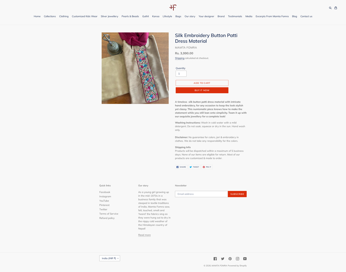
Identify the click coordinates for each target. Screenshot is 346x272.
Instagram (105, 196)
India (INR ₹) (109, 258)
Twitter (103, 209)
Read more (144, 234)
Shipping (179, 58)
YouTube (104, 200)
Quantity (180, 68)
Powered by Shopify (237, 265)
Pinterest (104, 205)
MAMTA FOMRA (219, 265)
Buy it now (202, 90)
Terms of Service (108, 213)
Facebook (104, 192)
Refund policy (107, 218)
